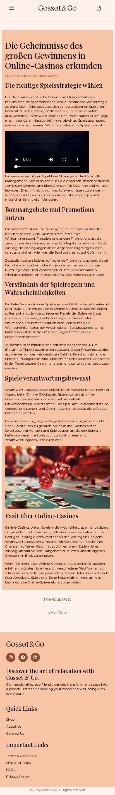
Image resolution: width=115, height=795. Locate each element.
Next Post (57, 612)
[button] (11, 8)
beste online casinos (71, 111)
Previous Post (57, 599)
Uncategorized (18, 75)
